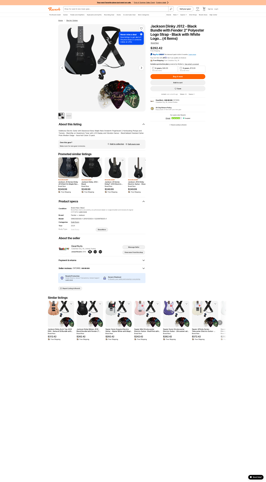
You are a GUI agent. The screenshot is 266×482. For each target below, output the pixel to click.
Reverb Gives (203, 15)
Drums (119, 15)
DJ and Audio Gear (129, 15)
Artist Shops (193, 15)
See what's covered (192, 64)
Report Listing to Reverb (179, 125)
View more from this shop (134, 252)
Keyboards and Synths (94, 15)
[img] (168, 100)
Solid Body (75, 222)
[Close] (141, 34)
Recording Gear (109, 15)
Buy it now (178, 76)
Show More (102, 229)
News (175, 15)
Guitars (65, 15)
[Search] (170, 8)
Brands (169, 15)
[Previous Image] (62, 67)
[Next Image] (141, 67)
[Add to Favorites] (141, 28)
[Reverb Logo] (54, 9)
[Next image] (76, 167)
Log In (216, 9)
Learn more (83, 212)
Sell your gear (185, 9)
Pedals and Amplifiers (77, 15)
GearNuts (159, 100)
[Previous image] (61, 167)
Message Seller (133, 247)
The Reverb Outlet (55, 15)
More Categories (143, 15)
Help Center (213, 15)
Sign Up (210, 9)
